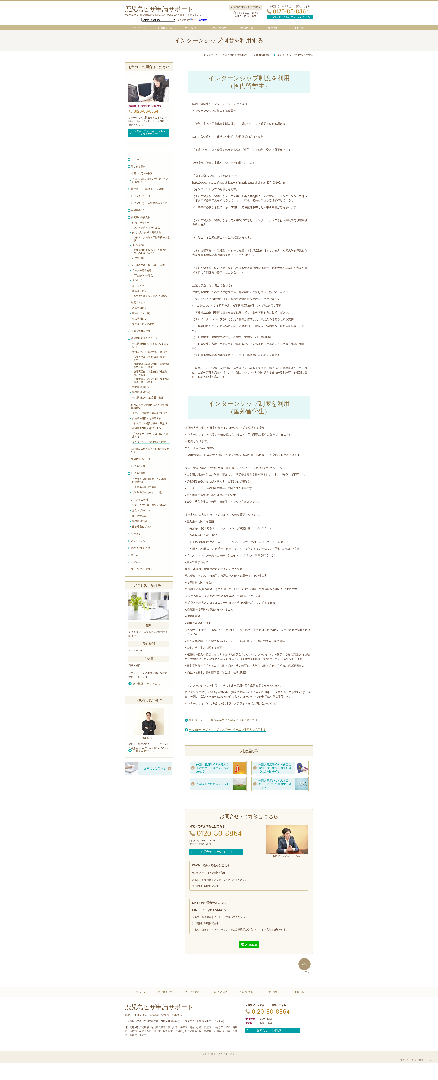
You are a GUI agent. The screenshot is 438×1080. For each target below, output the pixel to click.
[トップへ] (304, 964)
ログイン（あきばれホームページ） (419, 1060)
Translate (202, 19)
